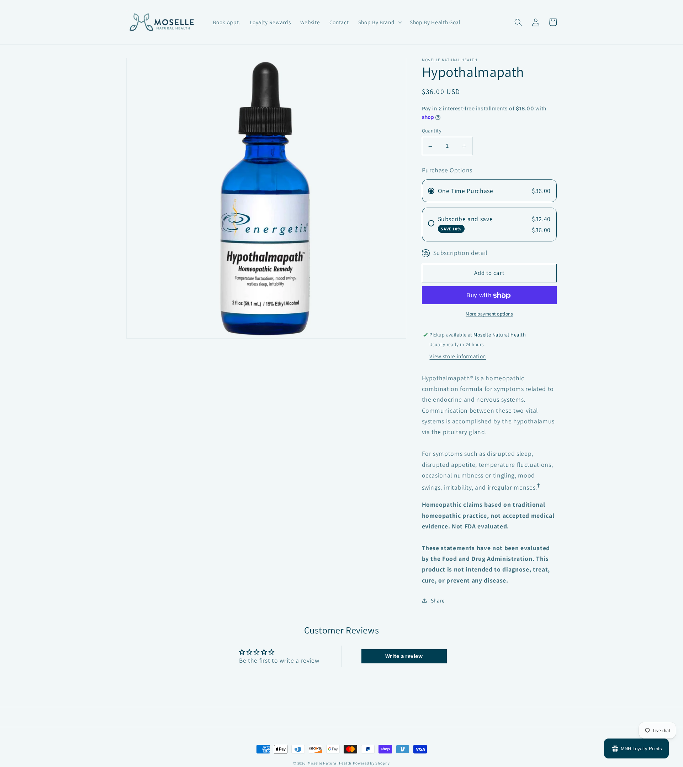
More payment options (489, 314)
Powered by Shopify (371, 763)
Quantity (432, 130)
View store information (457, 356)
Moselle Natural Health (329, 763)
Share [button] (438, 600)
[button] (379, 22)
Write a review (404, 656)
